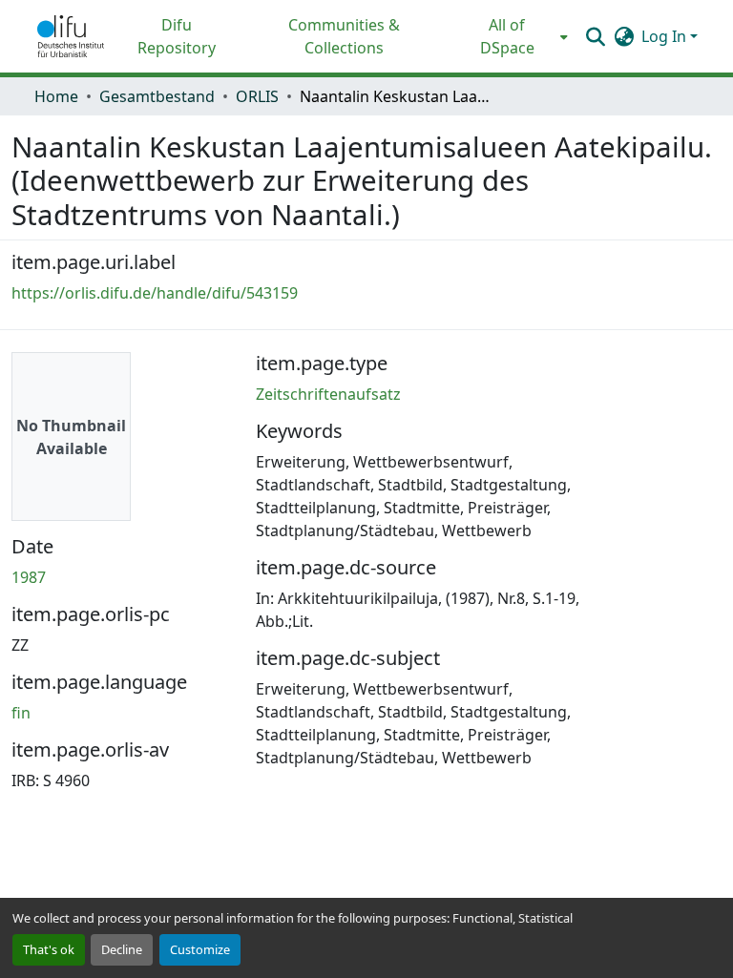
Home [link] (56, 96)
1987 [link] (28, 577)
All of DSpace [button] (507, 36)
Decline (121, 949)
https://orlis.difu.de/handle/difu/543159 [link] (154, 292)
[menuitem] (513, 36)
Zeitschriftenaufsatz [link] (328, 394)
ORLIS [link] (257, 96)
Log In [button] (665, 36)
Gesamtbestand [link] (157, 96)
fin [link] (21, 712)
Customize (200, 949)
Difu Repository (176, 36)
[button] (70, 36)
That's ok (48, 949)
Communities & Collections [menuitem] (344, 36)
